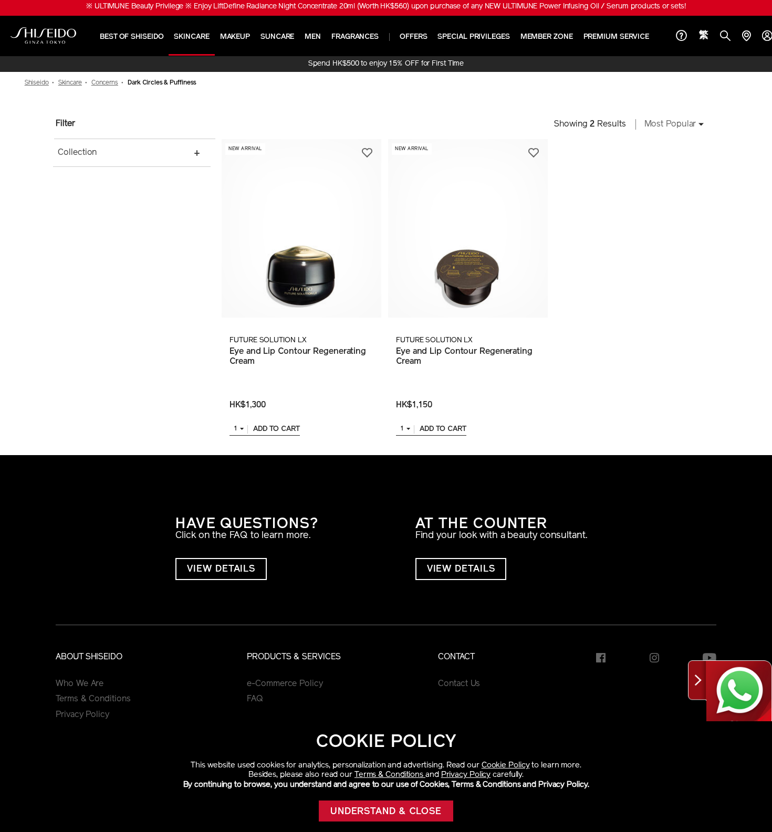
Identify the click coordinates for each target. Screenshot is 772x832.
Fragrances (355, 37)
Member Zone (546, 37)
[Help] (681, 37)
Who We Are (79, 684)
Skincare (191, 37)
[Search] (725, 37)
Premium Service (616, 37)
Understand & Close (386, 812)
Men (313, 37)
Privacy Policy (466, 775)
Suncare (277, 37)
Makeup (235, 37)
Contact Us (459, 684)
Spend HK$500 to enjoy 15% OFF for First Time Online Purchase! (386, 64)
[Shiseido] (43, 35)
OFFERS (413, 37)
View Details (221, 569)
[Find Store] (746, 37)
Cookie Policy (506, 766)
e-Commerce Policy (284, 684)
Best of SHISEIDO (131, 37)
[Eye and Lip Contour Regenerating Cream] (301, 228)
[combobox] (671, 124)
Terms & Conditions (389, 775)
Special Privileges (473, 37)
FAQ (255, 699)
